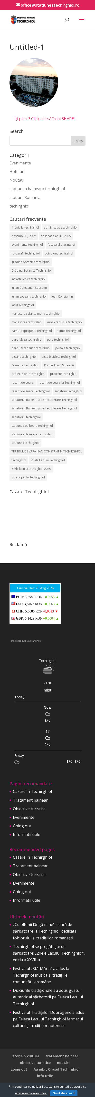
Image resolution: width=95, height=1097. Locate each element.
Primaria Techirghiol (25, 365)
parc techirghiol (58, 339)
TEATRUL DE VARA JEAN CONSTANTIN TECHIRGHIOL (46, 451)
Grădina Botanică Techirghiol (31, 270)
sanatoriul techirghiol (26, 417)
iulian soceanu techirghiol (29, 296)
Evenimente (20, 163)
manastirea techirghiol (26, 322)
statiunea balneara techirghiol (37, 188)
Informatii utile (26, 834)
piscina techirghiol (24, 357)
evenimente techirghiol (27, 244)
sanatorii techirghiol (68, 391)
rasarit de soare (22, 383)
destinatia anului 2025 (56, 236)
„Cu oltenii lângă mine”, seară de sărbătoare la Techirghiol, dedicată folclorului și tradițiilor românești (44, 931)
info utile (45, 1076)
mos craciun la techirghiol (65, 322)
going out (18, 1069)
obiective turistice (35, 1062)
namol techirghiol (69, 331)
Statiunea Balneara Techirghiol (32, 434)
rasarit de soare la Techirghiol (59, 383)
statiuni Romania (25, 197)
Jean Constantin (62, 296)
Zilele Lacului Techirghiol (48, 460)
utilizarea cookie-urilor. (31, 1093)
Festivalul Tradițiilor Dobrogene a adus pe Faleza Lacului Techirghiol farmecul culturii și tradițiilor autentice (48, 1019)
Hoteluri (17, 171)
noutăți (63, 1062)
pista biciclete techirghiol (58, 357)
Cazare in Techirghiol (32, 791)
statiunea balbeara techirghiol (32, 426)
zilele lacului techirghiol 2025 (31, 469)
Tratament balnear (30, 800)
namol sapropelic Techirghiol (31, 331)
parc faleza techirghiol (26, 339)
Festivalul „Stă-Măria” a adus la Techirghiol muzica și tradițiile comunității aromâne (41, 975)
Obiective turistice (29, 808)
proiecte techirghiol (63, 374)
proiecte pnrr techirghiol (28, 374)
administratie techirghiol (60, 227)
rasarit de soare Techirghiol (30, 391)
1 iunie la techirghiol (25, 227)
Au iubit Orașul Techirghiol (56, 1069)
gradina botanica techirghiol (30, 262)
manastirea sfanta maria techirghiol (35, 314)
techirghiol (19, 206)
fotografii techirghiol (25, 253)
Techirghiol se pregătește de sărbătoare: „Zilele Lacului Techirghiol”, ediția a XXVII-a (49, 953)
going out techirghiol (59, 253)
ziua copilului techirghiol (28, 477)
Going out (22, 826)
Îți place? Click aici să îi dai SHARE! (44, 118)
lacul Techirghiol (22, 305)
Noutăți (17, 180)
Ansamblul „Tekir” (23, 236)
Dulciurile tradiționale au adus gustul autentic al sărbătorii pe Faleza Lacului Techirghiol (48, 997)
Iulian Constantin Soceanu (29, 288)
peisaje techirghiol (68, 348)
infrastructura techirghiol (28, 279)
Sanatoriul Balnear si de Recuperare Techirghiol (44, 400)
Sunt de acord (64, 1093)
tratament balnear (62, 1056)
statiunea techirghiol (25, 443)
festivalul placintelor (62, 244)
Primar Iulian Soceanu (59, 365)
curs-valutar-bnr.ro (32, 640)
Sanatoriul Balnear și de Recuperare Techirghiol (44, 408)
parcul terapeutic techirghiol (30, 348)
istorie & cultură (25, 1056)
